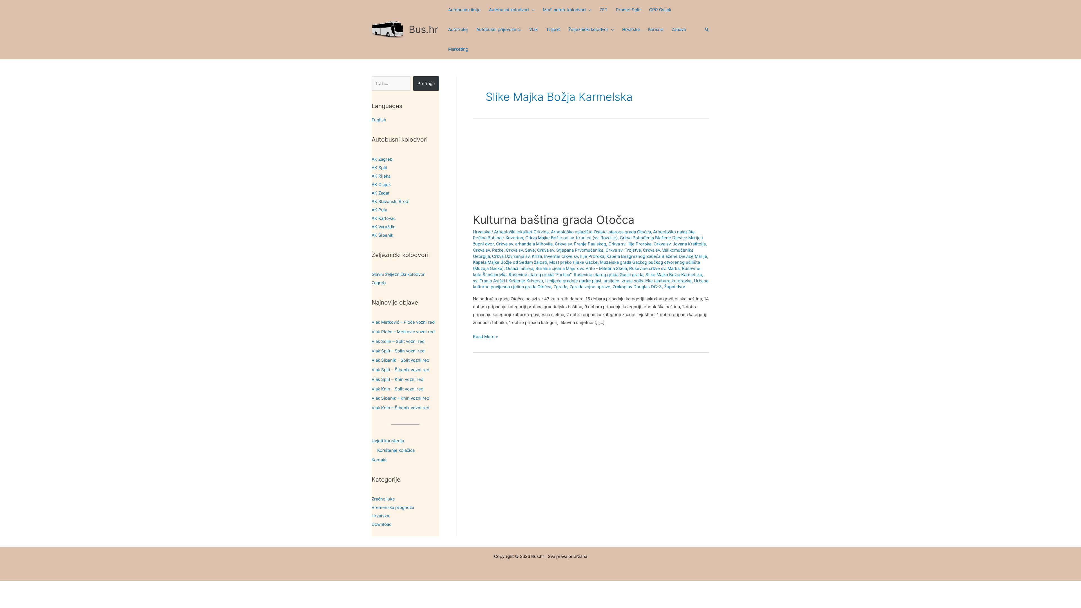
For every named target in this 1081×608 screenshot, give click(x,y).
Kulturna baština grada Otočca (554, 220)
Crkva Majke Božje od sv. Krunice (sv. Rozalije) (571, 237)
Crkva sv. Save (520, 250)
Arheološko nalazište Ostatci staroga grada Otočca (601, 231)
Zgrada (560, 286)
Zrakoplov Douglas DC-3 (637, 286)
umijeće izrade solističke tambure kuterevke (648, 280)
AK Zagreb (382, 159)
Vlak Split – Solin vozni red (398, 351)
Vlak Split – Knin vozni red (397, 379)
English (379, 119)
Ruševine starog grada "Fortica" (540, 274)
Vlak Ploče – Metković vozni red (403, 331)
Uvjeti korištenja (388, 440)
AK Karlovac (384, 218)
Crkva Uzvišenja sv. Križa (517, 256)
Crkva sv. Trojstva (623, 250)
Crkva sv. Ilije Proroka (629, 244)
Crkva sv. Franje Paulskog (580, 244)
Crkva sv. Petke (488, 250)
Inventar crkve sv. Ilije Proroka (574, 256)
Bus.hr (423, 29)
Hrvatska (380, 515)
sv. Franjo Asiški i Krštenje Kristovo (508, 280)
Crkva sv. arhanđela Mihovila (524, 244)
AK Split (379, 167)
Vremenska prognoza (393, 507)
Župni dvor (674, 286)
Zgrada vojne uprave (589, 286)
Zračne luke (383, 499)
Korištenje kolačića (396, 450)
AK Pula (379, 210)
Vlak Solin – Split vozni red (398, 341)
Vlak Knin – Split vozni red (397, 389)
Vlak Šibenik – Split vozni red (400, 360)
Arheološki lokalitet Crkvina (521, 231)
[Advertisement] (591, 171)
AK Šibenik (382, 235)
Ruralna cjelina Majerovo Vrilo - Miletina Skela (581, 268)
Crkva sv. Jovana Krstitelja (680, 244)
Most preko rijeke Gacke (573, 262)
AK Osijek (381, 184)
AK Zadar (381, 193)
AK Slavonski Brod (390, 201)
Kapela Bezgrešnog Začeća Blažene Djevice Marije (656, 256)
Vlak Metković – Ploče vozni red (403, 322)
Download (382, 524)
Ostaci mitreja (519, 268)
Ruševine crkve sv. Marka (654, 268)
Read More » (485, 337)
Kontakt (379, 459)
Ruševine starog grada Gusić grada (608, 274)
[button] (531, 10)
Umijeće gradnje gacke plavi (573, 280)
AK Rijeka (381, 176)
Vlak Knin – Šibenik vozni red (400, 407)
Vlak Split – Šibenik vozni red (400, 369)
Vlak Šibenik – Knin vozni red (400, 398)
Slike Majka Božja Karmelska (674, 274)
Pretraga (426, 83)
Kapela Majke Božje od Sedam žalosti (510, 262)
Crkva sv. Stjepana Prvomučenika (570, 250)
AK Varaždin (384, 226)
